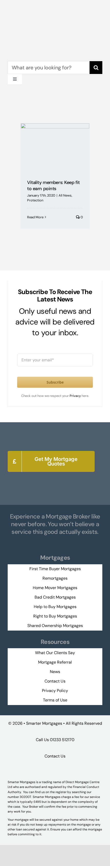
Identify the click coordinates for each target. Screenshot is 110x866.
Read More (35, 217)
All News (65, 195)
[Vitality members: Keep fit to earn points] (55, 147)
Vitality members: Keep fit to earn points (53, 185)
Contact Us (55, 756)
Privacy (76, 396)
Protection (35, 200)
